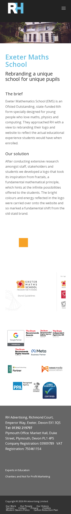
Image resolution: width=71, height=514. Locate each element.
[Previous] (14, 290)
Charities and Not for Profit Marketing (27, 476)
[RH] (29, 8)
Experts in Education (17, 470)
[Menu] (64, 8)
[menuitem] (64, 8)
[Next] (57, 290)
